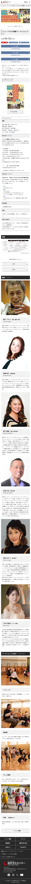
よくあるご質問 (13, 854)
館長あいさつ (4, 851)
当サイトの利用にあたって (8, 856)
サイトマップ (13, 851)
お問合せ (4, 854)
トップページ (4, 5)
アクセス (21, 851)
